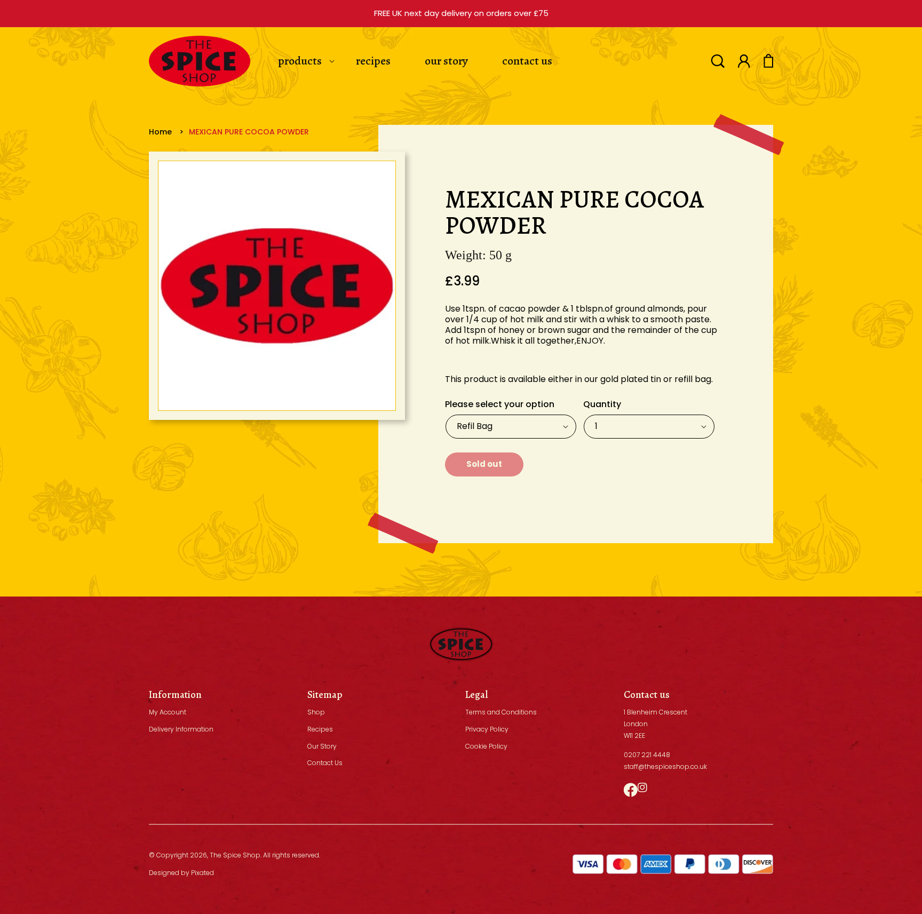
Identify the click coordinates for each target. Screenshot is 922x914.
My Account (167, 712)
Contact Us (325, 762)
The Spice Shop (235, 855)
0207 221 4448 (647, 754)
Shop (316, 712)
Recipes (320, 729)
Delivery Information (181, 729)
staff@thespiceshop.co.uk (665, 766)
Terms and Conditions (501, 712)
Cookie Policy (486, 746)
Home (160, 131)
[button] (718, 61)
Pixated (202, 872)
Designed (164, 872)
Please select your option (499, 404)
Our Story (322, 746)
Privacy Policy (486, 729)
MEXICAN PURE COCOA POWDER (249, 131)
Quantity (602, 404)
